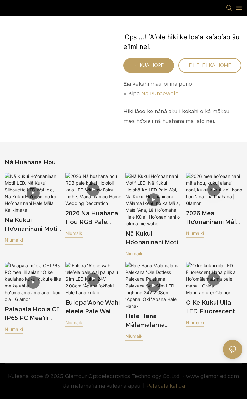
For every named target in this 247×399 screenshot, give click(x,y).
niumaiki (14, 240)
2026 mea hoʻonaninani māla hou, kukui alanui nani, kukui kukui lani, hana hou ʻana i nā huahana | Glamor (213, 218)
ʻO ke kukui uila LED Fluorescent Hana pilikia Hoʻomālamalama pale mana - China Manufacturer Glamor (212, 307)
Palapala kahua (165, 386)
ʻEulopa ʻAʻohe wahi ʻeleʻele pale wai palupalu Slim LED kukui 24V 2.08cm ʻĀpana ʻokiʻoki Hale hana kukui (92, 307)
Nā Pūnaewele (159, 94)
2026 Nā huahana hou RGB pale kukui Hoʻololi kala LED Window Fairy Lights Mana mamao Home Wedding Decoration (92, 218)
